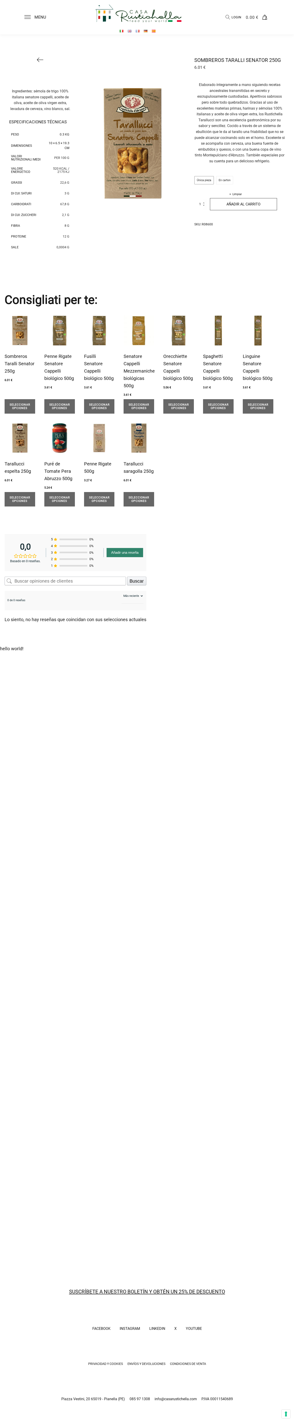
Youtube (194, 1328)
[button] (38, 17)
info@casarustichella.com (176, 1399)
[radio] (204, 180)
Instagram (130, 1328)
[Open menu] (27, 17)
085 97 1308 (140, 1399)
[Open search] (228, 17)
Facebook (101, 1328)
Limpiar (237, 194)
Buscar (137, 581)
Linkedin (157, 1328)
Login (236, 17)
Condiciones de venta (188, 1364)
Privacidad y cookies (105, 1364)
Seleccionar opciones (20, 406)
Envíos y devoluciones (146, 1364)
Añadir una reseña (125, 552)
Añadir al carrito (243, 204)
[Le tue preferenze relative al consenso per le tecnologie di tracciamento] (286, 1414)
